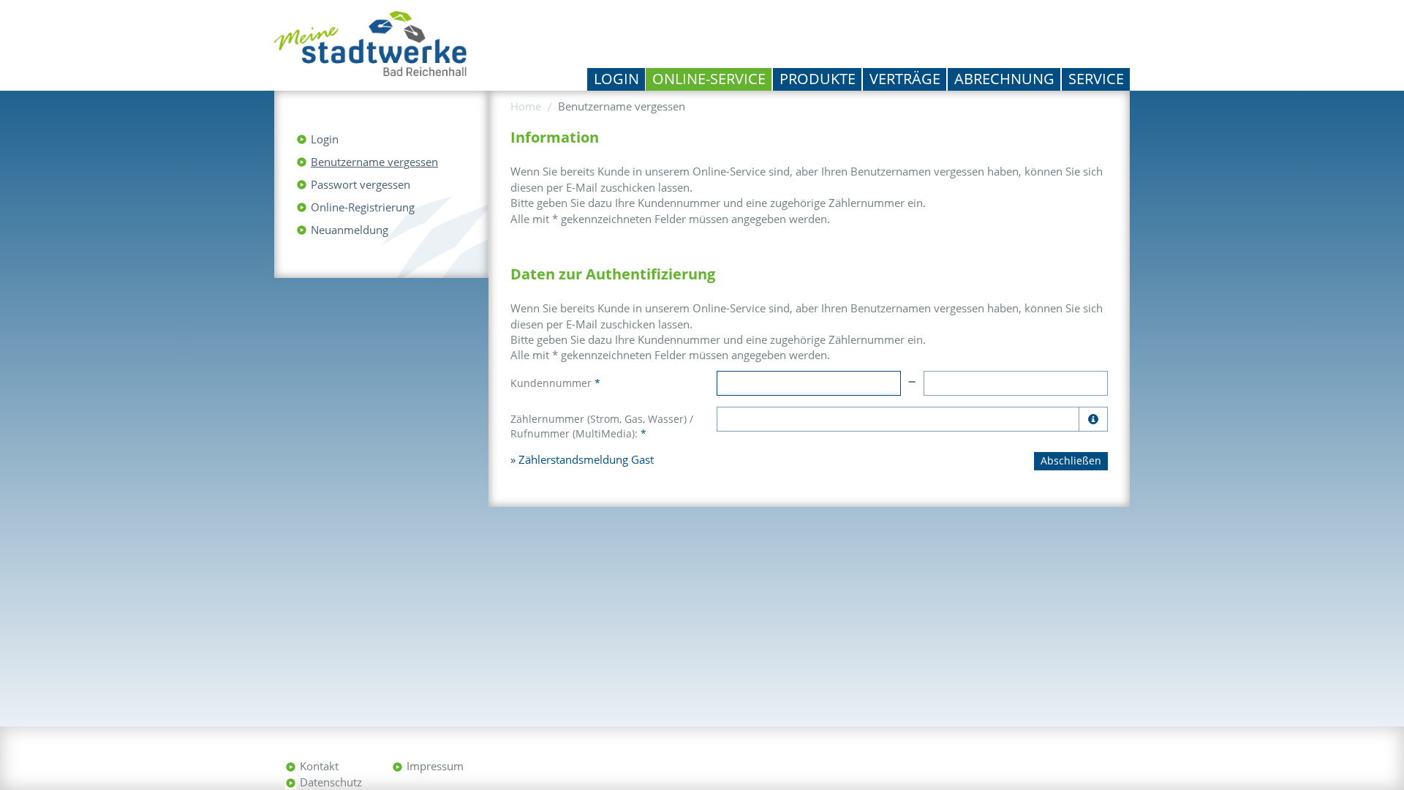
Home (525, 106)
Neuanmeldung (349, 229)
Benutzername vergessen (374, 161)
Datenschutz (331, 782)
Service (1096, 79)
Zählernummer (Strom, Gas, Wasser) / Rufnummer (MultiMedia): (601, 426)
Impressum (435, 766)
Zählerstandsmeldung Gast (586, 459)
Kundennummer (555, 383)
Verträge (904, 79)
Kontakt (319, 766)
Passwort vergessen (360, 184)
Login (616, 79)
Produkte (818, 79)
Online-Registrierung (363, 207)
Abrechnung (1004, 79)
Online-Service (709, 79)
